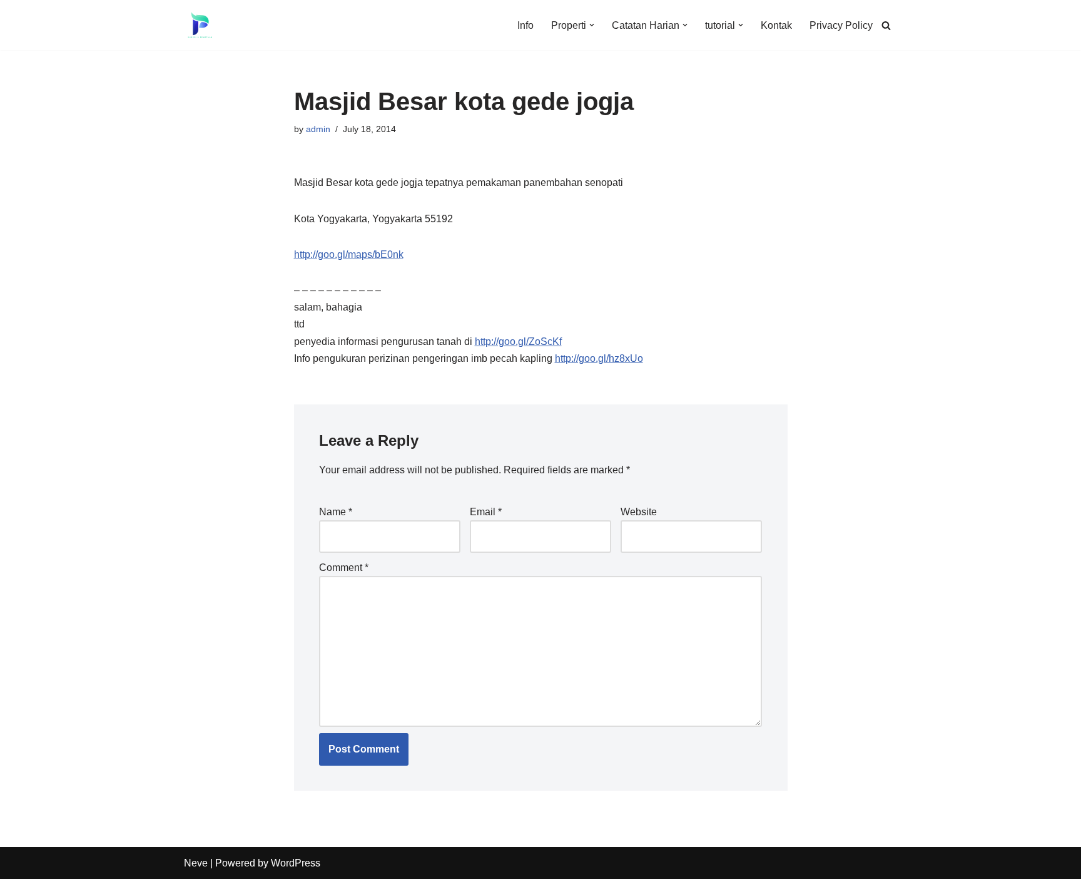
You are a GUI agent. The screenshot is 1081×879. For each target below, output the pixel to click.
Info (525, 25)
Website (639, 511)
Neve (196, 863)
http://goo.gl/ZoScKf (518, 341)
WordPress (295, 863)
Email (486, 511)
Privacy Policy (841, 25)
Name (335, 511)
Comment (343, 567)
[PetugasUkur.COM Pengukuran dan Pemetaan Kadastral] (199, 25)
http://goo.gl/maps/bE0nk (348, 254)
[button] (591, 25)
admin (318, 129)
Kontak (776, 25)
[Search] (886, 25)
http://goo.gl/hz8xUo (599, 358)
